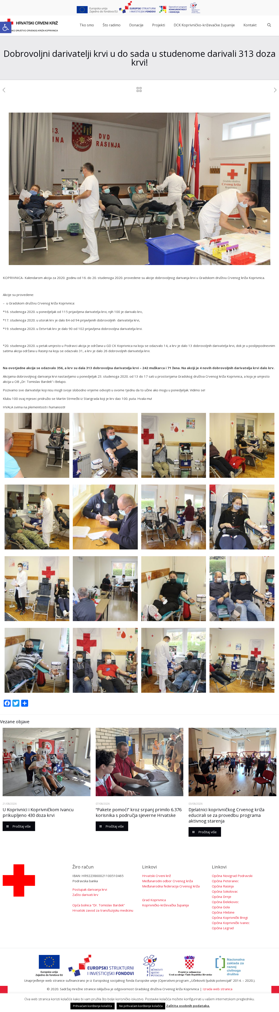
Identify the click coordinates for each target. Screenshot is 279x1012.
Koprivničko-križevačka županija (165, 905)
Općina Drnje (221, 896)
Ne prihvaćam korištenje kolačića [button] (141, 1006)
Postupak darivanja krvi (89, 889)
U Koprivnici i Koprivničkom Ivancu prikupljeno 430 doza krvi (38, 812)
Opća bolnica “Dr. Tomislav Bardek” (98, 905)
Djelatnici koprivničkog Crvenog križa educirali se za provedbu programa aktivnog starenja (226, 815)
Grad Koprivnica (154, 900)
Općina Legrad (223, 928)
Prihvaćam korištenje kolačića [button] (92, 1006)
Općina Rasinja (223, 886)
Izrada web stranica (217, 989)
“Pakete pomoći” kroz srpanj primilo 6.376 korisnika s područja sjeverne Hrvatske (139, 812)
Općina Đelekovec (225, 902)
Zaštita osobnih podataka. (188, 1006)
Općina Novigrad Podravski (232, 875)
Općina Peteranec (225, 881)
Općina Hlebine (223, 912)
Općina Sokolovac (225, 891)
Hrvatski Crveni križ (156, 875)
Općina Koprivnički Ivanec (231, 923)
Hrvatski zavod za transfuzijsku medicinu (102, 910)
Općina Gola (221, 907)
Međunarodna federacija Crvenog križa (171, 886)
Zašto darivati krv (85, 894)
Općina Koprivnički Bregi (230, 917)
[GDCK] (31, 25)
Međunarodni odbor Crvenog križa (167, 881)
